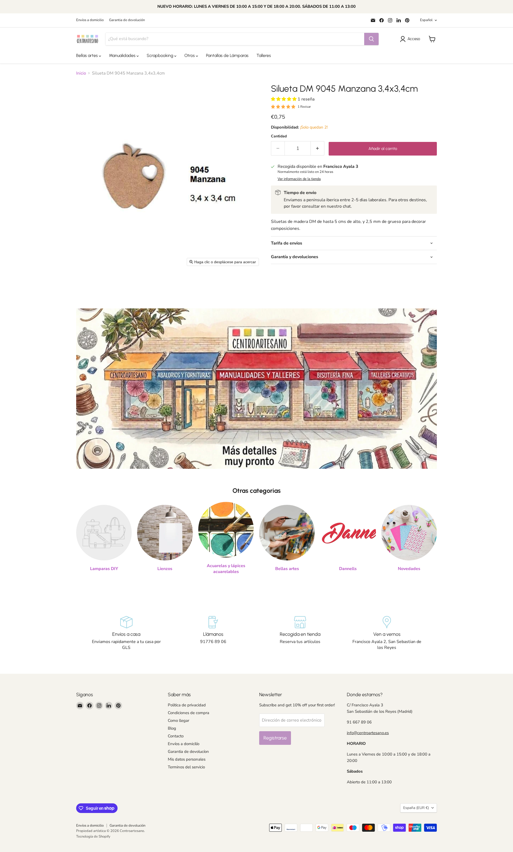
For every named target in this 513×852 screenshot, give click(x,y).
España (416, 807)
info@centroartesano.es (368, 732)
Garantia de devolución (127, 20)
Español (426, 20)
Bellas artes (87, 55)
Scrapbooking (160, 55)
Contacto (176, 736)
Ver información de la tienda (299, 179)
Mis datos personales (186, 759)
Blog (172, 728)
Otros (190, 55)
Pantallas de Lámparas (227, 55)
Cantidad (279, 136)
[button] (411, 39)
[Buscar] (371, 39)
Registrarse (275, 738)
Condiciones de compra (188, 712)
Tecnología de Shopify (93, 836)
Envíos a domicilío (183, 743)
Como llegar (178, 720)
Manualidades (123, 55)
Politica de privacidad (187, 705)
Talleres (263, 55)
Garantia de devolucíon (188, 751)
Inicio (81, 73)
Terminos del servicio (186, 767)
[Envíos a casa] (126, 633)
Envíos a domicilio (90, 20)
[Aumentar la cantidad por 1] (317, 148)
